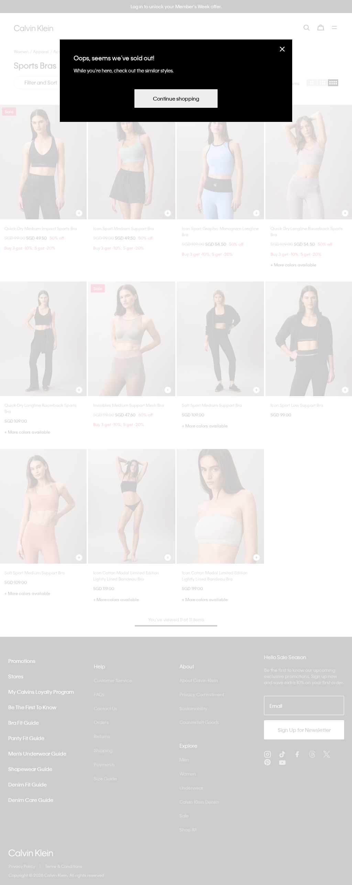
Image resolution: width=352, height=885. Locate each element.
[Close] (282, 49)
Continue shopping (176, 98)
